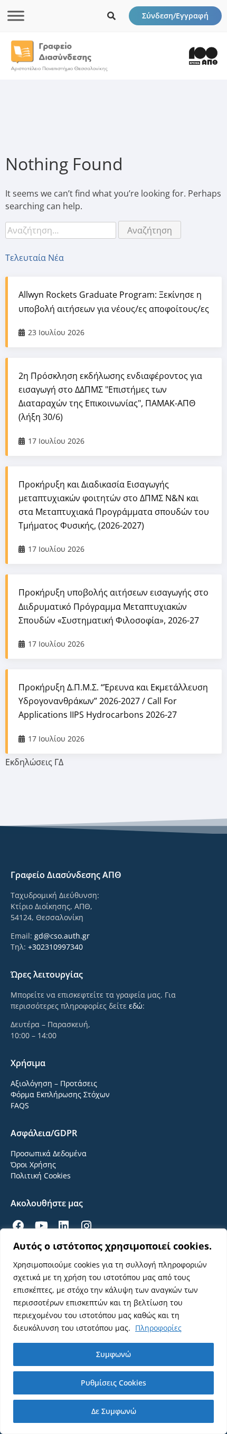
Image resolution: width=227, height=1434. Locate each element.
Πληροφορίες (158, 1328)
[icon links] (111, 16)
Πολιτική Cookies (41, 1175)
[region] (113, 1331)
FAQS (20, 1105)
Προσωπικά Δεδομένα (49, 1153)
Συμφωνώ (113, 1354)
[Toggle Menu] (15, 16)
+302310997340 (55, 947)
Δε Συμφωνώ (113, 1411)
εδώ (136, 1006)
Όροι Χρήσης (33, 1164)
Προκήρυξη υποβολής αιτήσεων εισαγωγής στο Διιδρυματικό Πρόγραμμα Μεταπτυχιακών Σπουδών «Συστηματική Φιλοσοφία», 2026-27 (113, 606)
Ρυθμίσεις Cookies (113, 1383)
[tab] (113, 257)
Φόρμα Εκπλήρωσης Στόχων (60, 1094)
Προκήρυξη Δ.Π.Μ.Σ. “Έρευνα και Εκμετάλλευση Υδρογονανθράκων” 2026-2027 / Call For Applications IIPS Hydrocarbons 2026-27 (113, 700)
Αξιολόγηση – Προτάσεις (54, 1083)
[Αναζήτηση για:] (61, 230)
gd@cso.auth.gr (62, 936)
